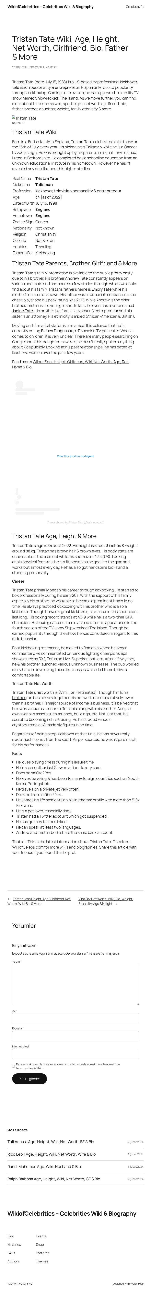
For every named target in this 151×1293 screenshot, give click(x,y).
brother (19, 697)
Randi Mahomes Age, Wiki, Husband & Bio (44, 1166)
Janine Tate (22, 310)
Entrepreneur (36, 67)
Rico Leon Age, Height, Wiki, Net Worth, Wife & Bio (51, 1154)
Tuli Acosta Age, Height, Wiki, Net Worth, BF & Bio (50, 1142)
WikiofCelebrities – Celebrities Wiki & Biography (50, 6)
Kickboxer (51, 67)
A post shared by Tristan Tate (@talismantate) (76, 522)
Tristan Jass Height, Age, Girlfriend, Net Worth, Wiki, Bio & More (39, 901)
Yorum (17, 961)
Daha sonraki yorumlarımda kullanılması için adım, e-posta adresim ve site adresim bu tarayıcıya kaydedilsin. (68, 1066)
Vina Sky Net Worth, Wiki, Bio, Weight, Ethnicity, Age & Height (105, 901)
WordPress (137, 1283)
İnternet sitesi (20, 1046)
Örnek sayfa (135, 6)
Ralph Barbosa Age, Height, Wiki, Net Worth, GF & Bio (53, 1179)
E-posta (18, 1028)
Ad (14, 1010)
